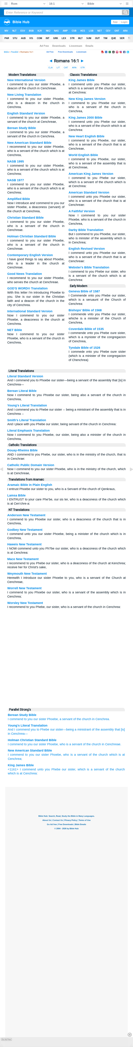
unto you (43, 769)
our (35, 719)
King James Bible (82, 80)
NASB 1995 (15, 161)
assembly (107, 729)
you (33, 729)
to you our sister (37, 754)
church (86, 719)
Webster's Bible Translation (89, 267)
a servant (66, 719)
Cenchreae (112, 744)
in (93, 719)
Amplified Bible (18, 199)
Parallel (14, 52)
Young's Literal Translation (27, 405)
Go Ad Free (6, 1039)
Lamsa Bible (16, 495)
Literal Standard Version (25, 376)
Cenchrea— (19, 733)
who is (64, 744)
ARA (74, 67)
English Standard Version (26, 113)
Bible (6, 52)
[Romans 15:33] (4, 477)
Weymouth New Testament (27, 573)
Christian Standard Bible (25, 217)
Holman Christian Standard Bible (31, 236)
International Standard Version (29, 311)
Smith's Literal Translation (26, 420)
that (117, 729)
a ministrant (82, 729)
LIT (58, 67)
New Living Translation (24, 94)
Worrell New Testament (24, 588)
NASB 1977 (15, 180)
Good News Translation (24, 274)
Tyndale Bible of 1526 (84, 347)
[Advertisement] (66, 679)
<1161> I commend (22, 769)
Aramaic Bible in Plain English (29, 485)
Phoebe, (53, 719)
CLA (50, 67)
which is (83, 769)
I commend (15, 719)
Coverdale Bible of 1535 (86, 329)
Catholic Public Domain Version (30, 465)
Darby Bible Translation (86, 230)
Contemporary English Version (30, 255)
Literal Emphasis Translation (28, 430)
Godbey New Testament (24, 529)
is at (19, 773)
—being (68, 729)
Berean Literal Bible (22, 391)
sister (42, 719)
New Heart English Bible (86, 136)
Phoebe (52, 744)
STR (82, 67)
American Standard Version (89, 192)
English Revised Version (87, 248)
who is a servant (75, 754)
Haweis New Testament (24, 544)
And (10, 729)
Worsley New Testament (25, 603)
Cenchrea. (102, 719)
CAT (66, 67)
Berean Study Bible (21, 128)
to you (28, 719)
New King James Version (87, 99)
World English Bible (83, 155)
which (12, 773)
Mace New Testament (23, 559)
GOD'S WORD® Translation (27, 288)
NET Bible (14, 330)
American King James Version (91, 173)
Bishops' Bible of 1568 (85, 310)
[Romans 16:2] (128, 477)
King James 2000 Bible (85, 117)
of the (77, 719)
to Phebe (42, 729)
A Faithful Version (82, 211)
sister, (72, 769)
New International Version (26, 80)
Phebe (55, 769)
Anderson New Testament (26, 515)
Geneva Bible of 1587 (84, 291)
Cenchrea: (30, 773)
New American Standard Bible (29, 142)
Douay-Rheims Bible (22, 450)
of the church (98, 754)
